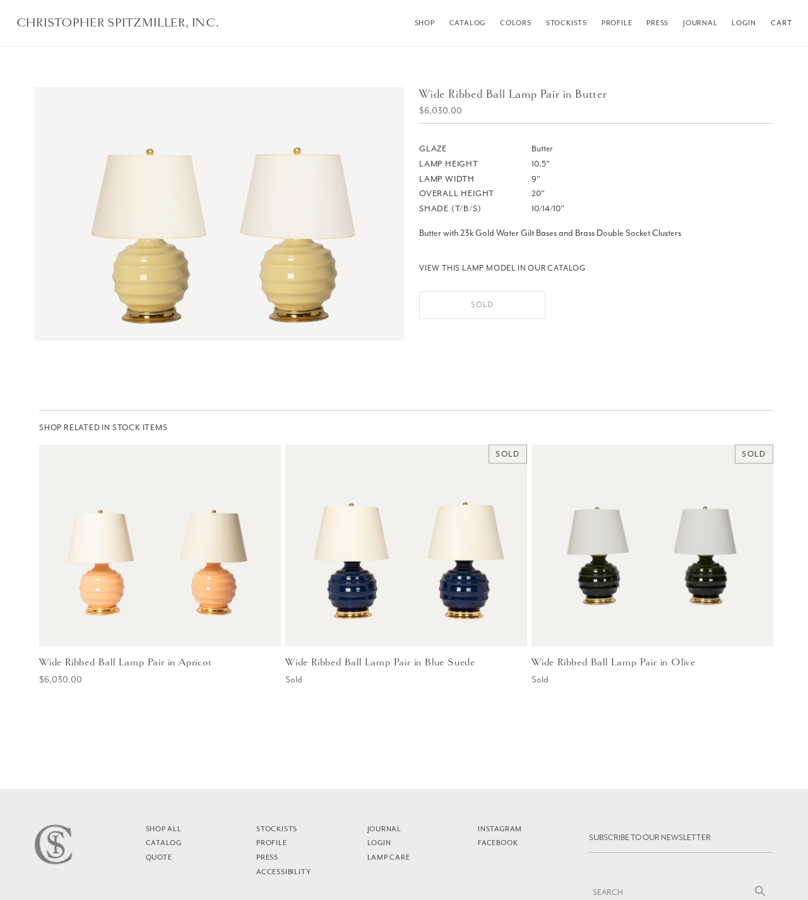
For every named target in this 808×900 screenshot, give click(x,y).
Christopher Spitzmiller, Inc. (117, 22)
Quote (159, 857)
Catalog (467, 22)
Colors (516, 22)
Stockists (566, 22)
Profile (617, 22)
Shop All (164, 828)
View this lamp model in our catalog (502, 268)
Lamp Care (388, 857)
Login (744, 22)
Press (657, 22)
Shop (425, 22)
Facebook (498, 842)
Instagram (500, 828)
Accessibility (283, 871)
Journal (700, 22)
